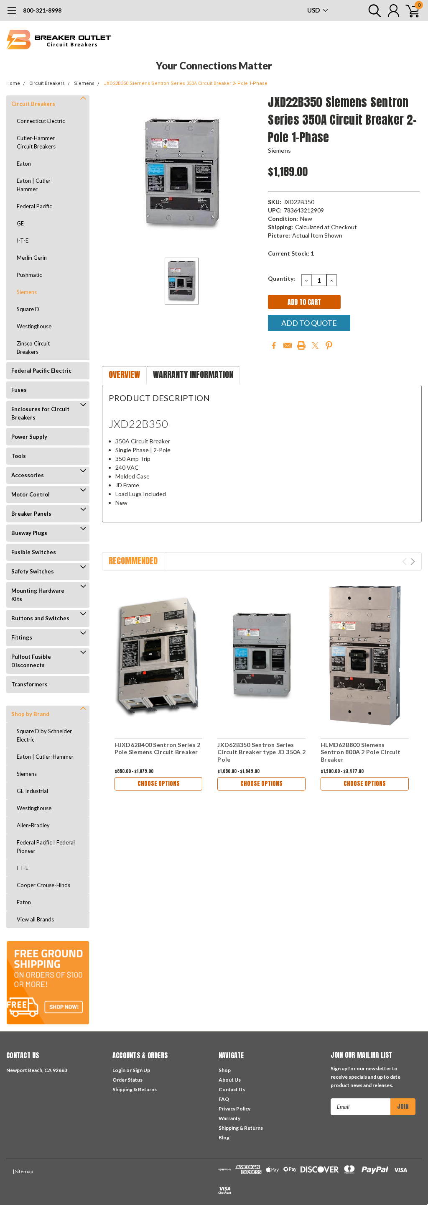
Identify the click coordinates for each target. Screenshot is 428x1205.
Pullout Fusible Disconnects (31, 660)
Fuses (19, 389)
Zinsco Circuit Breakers (33, 347)
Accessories (27, 475)
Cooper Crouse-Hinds (43, 885)
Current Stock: (291, 253)
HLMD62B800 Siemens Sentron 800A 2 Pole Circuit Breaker (360, 752)
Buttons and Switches (40, 618)
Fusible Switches (33, 552)
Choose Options (159, 783)
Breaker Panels (31, 513)
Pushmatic (29, 274)
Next (412, 561)
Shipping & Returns (134, 1089)
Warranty (229, 1118)
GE (20, 223)
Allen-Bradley (33, 825)
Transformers (29, 684)
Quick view (158, 655)
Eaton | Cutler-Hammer (35, 184)
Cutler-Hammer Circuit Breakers (36, 142)
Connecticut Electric (41, 121)
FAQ (224, 1099)
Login (118, 1070)
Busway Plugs (29, 533)
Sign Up (141, 1070)
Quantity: (281, 278)
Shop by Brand (30, 714)
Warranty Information (193, 374)
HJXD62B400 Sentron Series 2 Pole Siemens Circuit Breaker (158, 748)
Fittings (21, 637)
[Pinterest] (329, 345)
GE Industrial (32, 791)
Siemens (84, 83)
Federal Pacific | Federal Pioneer (46, 846)
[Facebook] (274, 345)
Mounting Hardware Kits (37, 594)
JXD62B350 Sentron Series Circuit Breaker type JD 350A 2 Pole (261, 752)
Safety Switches (32, 571)
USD (314, 10)
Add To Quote (309, 322)
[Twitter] (315, 345)
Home (13, 83)
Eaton (24, 163)
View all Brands (35, 919)
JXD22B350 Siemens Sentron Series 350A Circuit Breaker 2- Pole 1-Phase (186, 83)
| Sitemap (23, 1171)
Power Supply (29, 436)
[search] (372, 10)
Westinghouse (34, 326)
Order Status (127, 1080)
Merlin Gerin (32, 257)
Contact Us (232, 1089)
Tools (18, 456)
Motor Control (30, 494)
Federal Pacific (34, 206)
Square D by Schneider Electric (44, 735)
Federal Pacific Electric (41, 370)
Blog (224, 1137)
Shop (225, 1070)
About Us (230, 1080)
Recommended (133, 560)
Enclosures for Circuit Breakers (40, 413)
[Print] (301, 345)
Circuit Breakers (47, 83)
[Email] (287, 345)
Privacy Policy (234, 1108)
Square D (28, 309)
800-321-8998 (42, 10)
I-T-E (22, 240)
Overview (124, 374)
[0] (409, 10)
